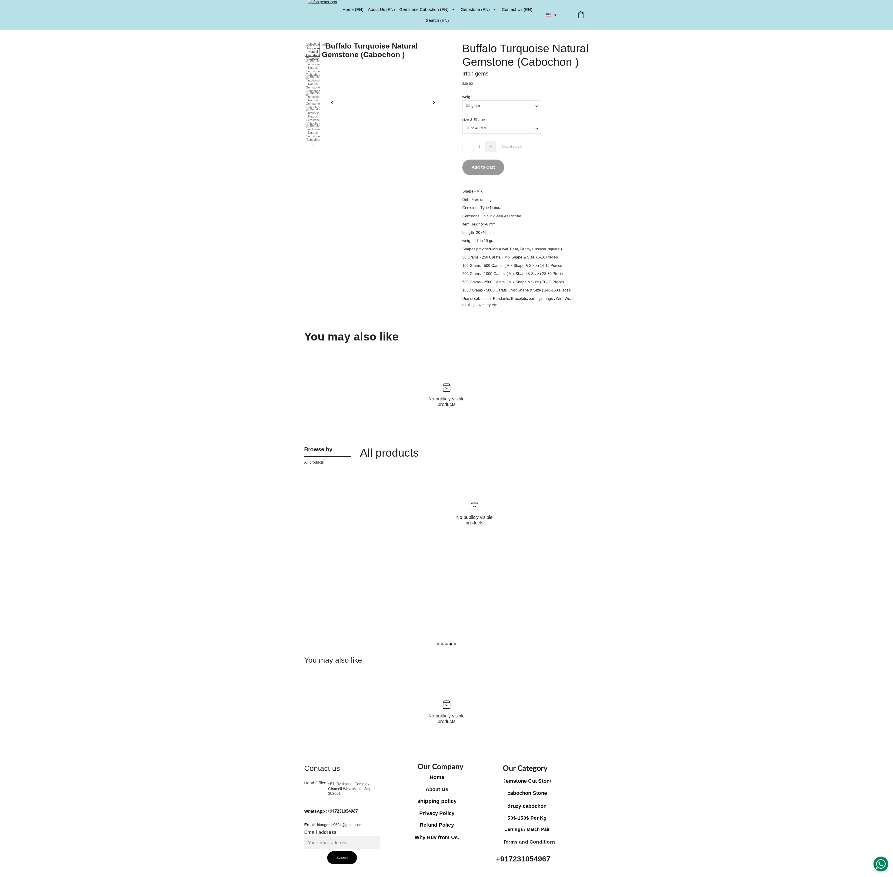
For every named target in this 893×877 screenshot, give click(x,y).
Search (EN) (437, 20)
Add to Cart (483, 167)
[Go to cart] (581, 15)
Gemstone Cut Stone (527, 781)
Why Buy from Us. (437, 837)
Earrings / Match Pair (527, 829)
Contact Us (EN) (517, 9)
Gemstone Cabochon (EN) (424, 9)
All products (314, 462)
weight (467, 97)
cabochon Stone (527, 793)
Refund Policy (437, 825)
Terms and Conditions (529, 841)
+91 (330, 811)
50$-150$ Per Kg (526, 818)
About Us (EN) (381, 9)
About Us (437, 789)
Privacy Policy (436, 813)
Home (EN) (353, 9)
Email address (320, 832)
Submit (342, 858)
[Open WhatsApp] (880, 864)
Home (437, 777)
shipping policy (437, 801)
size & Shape (473, 120)
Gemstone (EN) (475, 9)
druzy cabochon (526, 806)
